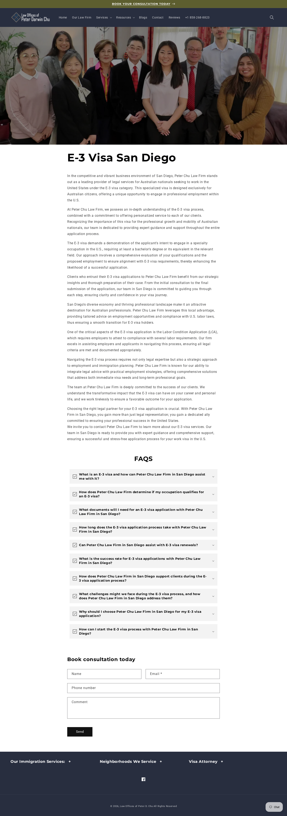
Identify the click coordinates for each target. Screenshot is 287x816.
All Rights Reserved (165, 806)
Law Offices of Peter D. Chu (136, 806)
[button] (104, 17)
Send (80, 732)
